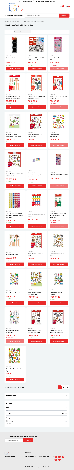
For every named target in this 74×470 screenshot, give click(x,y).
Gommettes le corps (12, 254)
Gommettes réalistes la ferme (57, 255)
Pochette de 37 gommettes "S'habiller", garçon (36, 97)
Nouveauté (22, 32)
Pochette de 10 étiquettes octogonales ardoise (14, 59)
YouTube (59, 457)
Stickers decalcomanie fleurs (59, 174)
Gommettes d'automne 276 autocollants (14, 175)
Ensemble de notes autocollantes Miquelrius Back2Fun (35, 175)
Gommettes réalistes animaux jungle (34, 293)
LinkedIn (59, 460)
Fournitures (11, 396)
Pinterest (63, 457)
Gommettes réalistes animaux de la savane (56, 331)
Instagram (56, 460)
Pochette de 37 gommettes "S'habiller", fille (58, 97)
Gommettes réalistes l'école (14, 293)
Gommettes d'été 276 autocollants (56, 135)
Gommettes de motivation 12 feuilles (36, 215)
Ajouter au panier (15, 68)
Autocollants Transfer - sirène (57, 59)
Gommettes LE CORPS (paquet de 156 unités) (13, 97)
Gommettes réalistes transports (56, 293)
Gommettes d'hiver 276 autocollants (35, 135)
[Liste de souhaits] (61, 7)
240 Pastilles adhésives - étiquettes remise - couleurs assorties (14, 215)
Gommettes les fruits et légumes (13, 370)
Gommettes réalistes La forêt (35, 255)
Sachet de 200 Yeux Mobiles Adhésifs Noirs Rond (36, 59)
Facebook (56, 457)
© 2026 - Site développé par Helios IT (37, 467)
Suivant (67, 387)
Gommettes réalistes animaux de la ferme (34, 331)
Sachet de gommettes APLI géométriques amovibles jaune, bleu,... (58, 215)
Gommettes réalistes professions (12, 331)
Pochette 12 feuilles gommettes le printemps (13, 135)
